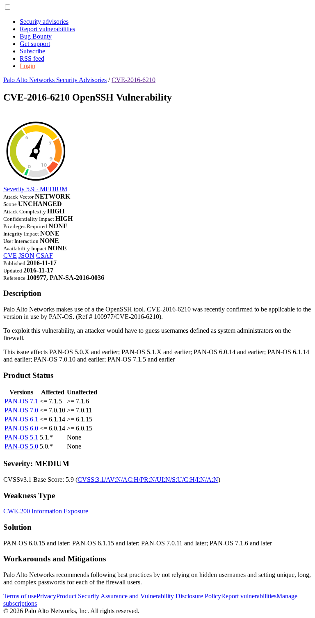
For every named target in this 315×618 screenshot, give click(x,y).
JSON (26, 255)
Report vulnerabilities (47, 28)
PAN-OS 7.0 (21, 410)
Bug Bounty (36, 36)
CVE (10, 255)
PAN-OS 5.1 (21, 437)
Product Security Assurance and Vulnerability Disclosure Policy (138, 596)
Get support (35, 43)
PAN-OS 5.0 (21, 446)
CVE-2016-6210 (133, 79)
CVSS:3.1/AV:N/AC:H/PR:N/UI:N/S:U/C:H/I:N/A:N (148, 479)
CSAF (44, 255)
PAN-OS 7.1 (21, 401)
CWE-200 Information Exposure (45, 511)
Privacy (46, 596)
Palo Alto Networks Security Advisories (55, 79)
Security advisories (44, 21)
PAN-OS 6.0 (21, 428)
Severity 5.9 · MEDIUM (35, 188)
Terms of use (20, 596)
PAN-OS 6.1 (21, 419)
